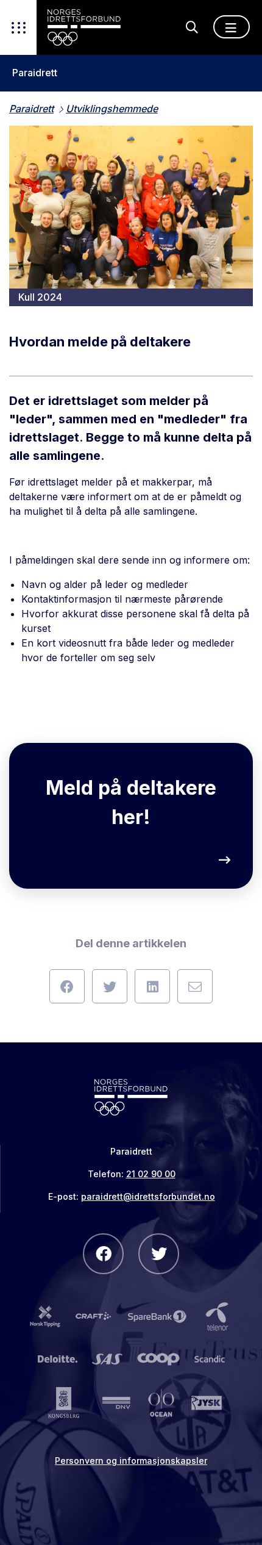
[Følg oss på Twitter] (158, 1253)
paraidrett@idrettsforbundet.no (148, 1196)
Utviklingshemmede (112, 108)
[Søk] (192, 27)
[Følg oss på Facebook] (103, 1253)
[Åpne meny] (231, 26)
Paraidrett (34, 73)
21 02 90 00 (150, 1174)
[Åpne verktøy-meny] (18, 27)
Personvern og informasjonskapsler (131, 1460)
